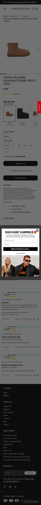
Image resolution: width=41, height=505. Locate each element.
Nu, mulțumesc (20, 253)
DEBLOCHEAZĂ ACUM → (20, 249)
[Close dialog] (37, 230)
